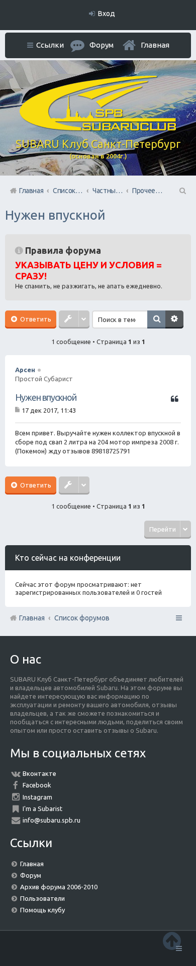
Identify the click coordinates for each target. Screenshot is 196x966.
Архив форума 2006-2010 (58, 886)
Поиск (156, 319)
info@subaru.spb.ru (51, 820)
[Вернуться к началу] (172, 940)
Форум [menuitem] (101, 45)
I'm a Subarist (42, 808)
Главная (155, 45)
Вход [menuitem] (106, 14)
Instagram (37, 796)
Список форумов (82, 618)
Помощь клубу (42, 909)
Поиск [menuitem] (182, 190)
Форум (30, 875)
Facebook (37, 784)
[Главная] (98, 128)
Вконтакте (39, 773)
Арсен (25, 369)
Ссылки (50, 45)
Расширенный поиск (174, 319)
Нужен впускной (55, 215)
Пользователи (42, 898)
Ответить (35, 319)
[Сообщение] (18, 410)
